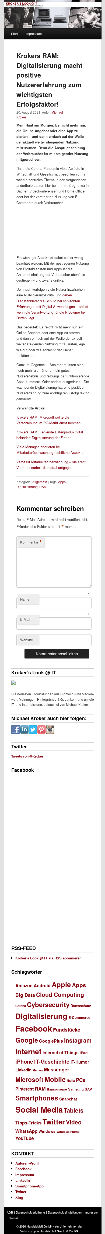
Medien (38, 1070)
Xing (19, 1197)
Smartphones (36, 1098)
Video (74, 1122)
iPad (84, 1052)
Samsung (76, 1089)
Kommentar (31, 542)
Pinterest (24, 1089)
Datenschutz (81, 1005)
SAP (88, 1089)
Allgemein (39, 481)
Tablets (73, 1110)
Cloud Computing (60, 994)
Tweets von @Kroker (27, 756)
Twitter (54, 1122)
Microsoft (29, 1079)
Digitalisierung (27, 486)
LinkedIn (23, 1070)
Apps (62, 481)
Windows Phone (68, 1132)
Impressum (34, 33)
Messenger (56, 1069)
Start (14, 33)
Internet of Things (61, 1052)
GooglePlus (51, 1041)
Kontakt (14, 1218)
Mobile (55, 1079)
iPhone (24, 1061)
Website (26, 639)
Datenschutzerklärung (30, 1212)
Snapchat (68, 1099)
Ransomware (57, 1089)
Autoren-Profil (27, 1163)
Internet (28, 1051)
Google (26, 1039)
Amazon (24, 985)
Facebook (33, 1028)
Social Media (39, 1109)
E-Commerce (79, 1017)
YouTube (24, 1138)
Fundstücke (66, 1029)
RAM (43, 486)
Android (42, 985)
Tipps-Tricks (28, 1122)
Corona (20, 1006)
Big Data (25, 994)
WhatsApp (26, 1131)
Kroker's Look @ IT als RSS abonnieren (48, 957)
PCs (80, 1080)
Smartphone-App (29, 1186)
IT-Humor (80, 1062)
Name (24, 599)
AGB (10, 1212)
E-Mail (25, 619)
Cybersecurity (48, 1004)
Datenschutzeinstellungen (65, 1212)
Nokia (71, 1080)
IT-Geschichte (51, 1061)
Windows (46, 1131)
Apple (61, 984)
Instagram (78, 1040)
